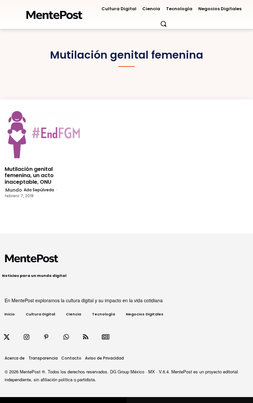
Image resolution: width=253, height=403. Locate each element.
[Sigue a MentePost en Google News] (105, 337)
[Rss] (85, 337)
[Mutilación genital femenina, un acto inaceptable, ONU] (42, 135)
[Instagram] (26, 337)
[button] (163, 23)
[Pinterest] (46, 337)
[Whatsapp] (66, 337)
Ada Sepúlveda (39, 190)
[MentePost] (54, 13)
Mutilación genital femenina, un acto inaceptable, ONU (29, 175)
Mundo (13, 190)
